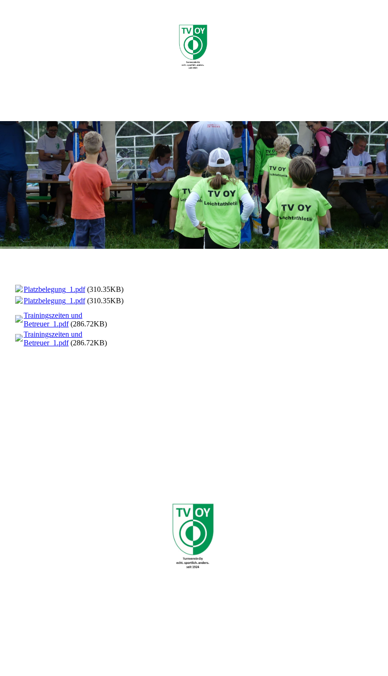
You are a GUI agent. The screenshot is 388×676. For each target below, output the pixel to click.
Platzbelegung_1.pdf (54, 289)
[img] (194, 47)
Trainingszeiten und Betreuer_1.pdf (53, 319)
